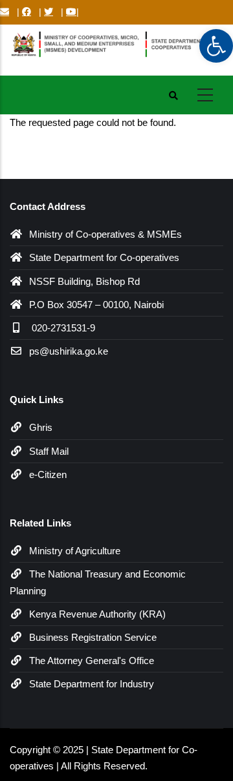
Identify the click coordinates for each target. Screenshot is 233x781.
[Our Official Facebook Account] (26, 11)
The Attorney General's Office (91, 660)
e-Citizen (48, 474)
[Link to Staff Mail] (4, 11)
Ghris (40, 427)
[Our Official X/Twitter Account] (48, 11)
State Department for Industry (91, 683)
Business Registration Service (93, 637)
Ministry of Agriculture (74, 550)
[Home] (116, 47)
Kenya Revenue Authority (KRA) (97, 614)
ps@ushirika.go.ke (68, 351)
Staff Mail (49, 451)
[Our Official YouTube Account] (71, 11)
